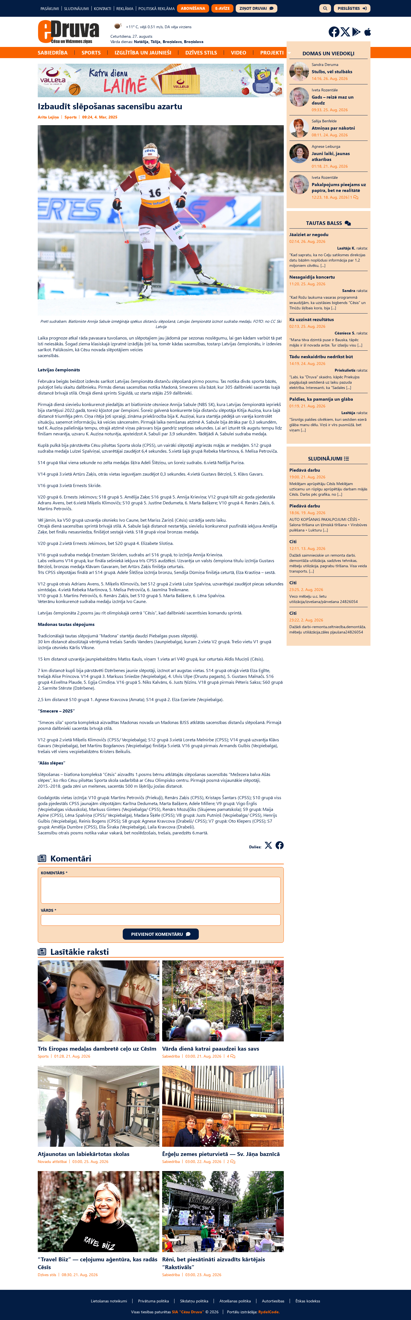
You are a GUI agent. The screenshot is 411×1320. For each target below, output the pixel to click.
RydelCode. (269, 1311)
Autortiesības (273, 1301)
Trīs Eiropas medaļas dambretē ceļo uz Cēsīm (97, 1048)
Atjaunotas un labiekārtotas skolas (83, 1153)
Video (238, 52)
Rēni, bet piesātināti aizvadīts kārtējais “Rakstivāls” (213, 1263)
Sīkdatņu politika (194, 1301)
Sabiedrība (53, 52)
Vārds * (48, 910)
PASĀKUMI (50, 8)
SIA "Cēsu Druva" (188, 1311)
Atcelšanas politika (235, 1301)
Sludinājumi (325, 458)
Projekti (272, 52)
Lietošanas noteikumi (109, 1301)
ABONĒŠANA (193, 8)
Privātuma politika (153, 1301)
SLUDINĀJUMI (76, 8)
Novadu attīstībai (52, 1161)
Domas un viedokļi (329, 53)
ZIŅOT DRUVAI (253, 8)
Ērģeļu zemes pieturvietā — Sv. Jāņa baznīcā (221, 1153)
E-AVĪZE (222, 8)
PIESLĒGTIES (349, 8)
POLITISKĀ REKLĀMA (156, 8)
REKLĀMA (124, 8)
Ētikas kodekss (308, 1301)
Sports (91, 52)
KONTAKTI (102, 8)
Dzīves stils (201, 52)
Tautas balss (324, 222)
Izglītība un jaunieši (143, 52)
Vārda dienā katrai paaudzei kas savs (210, 1048)
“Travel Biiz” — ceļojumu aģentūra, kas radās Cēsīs (97, 1263)
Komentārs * (54, 872)
